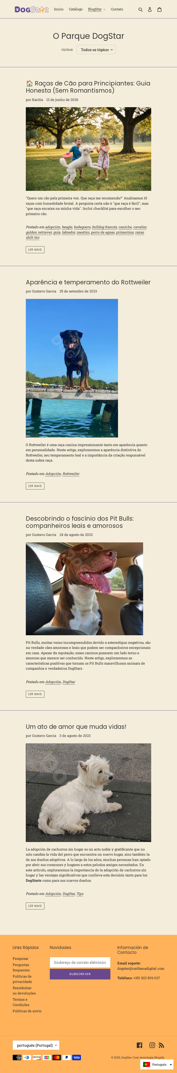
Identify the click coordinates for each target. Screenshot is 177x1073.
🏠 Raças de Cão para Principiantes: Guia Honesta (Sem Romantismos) (88, 87)
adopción (52, 227)
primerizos (124, 232)
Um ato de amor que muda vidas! (76, 727)
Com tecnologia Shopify (148, 1057)
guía (56, 232)
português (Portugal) (35, 1045)
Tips (79, 893)
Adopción (53, 473)
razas (139, 232)
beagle (67, 227)
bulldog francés (104, 227)
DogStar (68, 681)
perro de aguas (102, 232)
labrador (68, 232)
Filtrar (67, 50)
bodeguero (82, 227)
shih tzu (32, 237)
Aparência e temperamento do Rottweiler (88, 282)
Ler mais (35, 250)
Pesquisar (20, 958)
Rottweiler (70, 473)
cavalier (139, 227)
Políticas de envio (27, 1011)
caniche (125, 227)
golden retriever (39, 232)
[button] (157, 1064)
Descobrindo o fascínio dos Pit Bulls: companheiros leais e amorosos (80, 522)
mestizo (83, 232)
